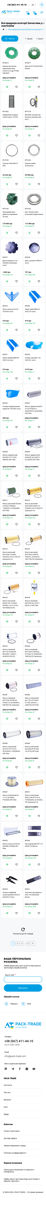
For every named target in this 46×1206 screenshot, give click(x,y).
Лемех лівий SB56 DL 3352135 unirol (32, 310)
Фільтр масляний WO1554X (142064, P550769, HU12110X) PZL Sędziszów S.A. (12, 555)
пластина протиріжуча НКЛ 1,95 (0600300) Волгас (33, 895)
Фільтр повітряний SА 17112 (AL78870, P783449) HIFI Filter (11, 797)
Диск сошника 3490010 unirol (33, 262)
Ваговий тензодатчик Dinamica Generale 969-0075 (33, 117)
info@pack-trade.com (15, 1056)
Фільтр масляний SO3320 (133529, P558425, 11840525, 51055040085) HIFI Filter (12, 507)
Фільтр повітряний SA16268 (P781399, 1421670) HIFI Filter (32, 749)
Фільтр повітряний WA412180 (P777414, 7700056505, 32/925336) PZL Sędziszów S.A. (34, 798)
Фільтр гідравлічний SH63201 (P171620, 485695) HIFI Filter (10, 457)
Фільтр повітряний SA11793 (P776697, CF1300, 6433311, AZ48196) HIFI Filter (32, 701)
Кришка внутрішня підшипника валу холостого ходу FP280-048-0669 (11, 69)
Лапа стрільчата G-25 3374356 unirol (10, 310)
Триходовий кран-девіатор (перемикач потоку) (10, 214)
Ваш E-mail (9, 975)
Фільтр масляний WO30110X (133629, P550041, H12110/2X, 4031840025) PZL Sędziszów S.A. (10, 604)
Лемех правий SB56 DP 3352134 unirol (11, 359)
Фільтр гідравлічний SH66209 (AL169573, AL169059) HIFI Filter (32, 457)
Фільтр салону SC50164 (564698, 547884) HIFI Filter (11, 846)
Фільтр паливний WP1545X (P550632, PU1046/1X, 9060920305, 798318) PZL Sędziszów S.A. (34, 653)
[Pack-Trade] (3, 29)
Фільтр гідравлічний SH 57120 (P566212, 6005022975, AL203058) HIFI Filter (33, 410)
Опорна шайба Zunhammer (30, 165)
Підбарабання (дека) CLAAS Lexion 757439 (10, 116)
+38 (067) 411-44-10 (16, 5)
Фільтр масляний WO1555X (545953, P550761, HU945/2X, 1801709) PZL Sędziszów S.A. (34, 555)
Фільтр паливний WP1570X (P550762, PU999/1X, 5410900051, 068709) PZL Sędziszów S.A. (11, 701)
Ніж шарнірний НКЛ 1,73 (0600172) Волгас (34, 845)
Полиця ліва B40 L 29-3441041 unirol (33, 359)
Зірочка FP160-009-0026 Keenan (34, 67)
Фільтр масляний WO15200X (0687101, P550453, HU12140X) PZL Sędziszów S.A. (34, 507)
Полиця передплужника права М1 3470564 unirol (12, 408)
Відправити (23, 988)
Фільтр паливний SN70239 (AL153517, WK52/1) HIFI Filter (32, 603)
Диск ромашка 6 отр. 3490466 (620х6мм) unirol (10, 263)
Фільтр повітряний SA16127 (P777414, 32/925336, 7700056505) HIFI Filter (11, 750)
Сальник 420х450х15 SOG (10, 165)
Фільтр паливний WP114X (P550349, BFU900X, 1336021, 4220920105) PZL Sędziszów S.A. (9, 653)
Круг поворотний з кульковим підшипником (34, 213)
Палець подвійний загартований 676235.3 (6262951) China (11, 895)
